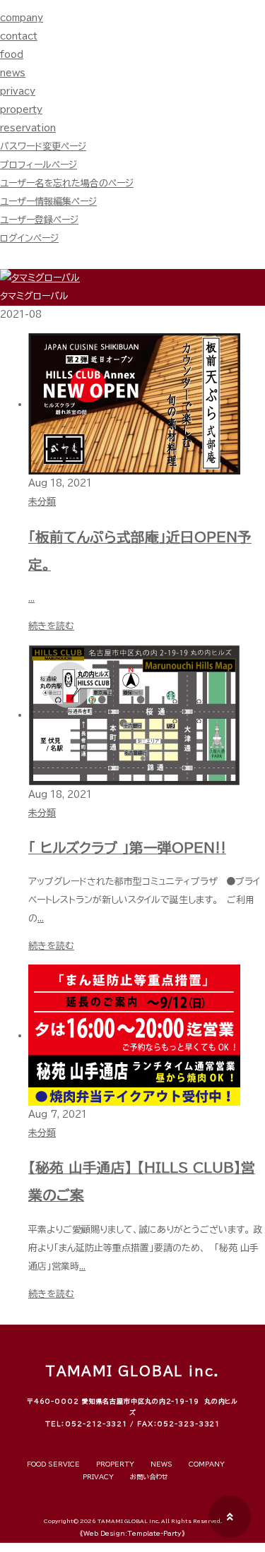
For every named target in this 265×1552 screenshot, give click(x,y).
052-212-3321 (96, 1424)
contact (18, 36)
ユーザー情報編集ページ (48, 201)
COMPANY (207, 1464)
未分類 (42, 501)
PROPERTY (115, 1464)
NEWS (161, 1464)
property (21, 109)
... (31, 598)
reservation (28, 128)
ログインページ (29, 238)
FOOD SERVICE (53, 1464)
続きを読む (51, 626)
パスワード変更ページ (43, 146)
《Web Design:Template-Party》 (132, 1533)
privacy (17, 91)
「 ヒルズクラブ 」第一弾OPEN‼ (127, 847)
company (21, 18)
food (11, 54)
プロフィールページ (38, 164)
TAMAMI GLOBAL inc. (128, 1521)
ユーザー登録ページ (39, 220)
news (12, 73)
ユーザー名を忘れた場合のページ (67, 183)
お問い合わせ (149, 1477)
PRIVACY (98, 1477)
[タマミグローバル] (40, 277)
